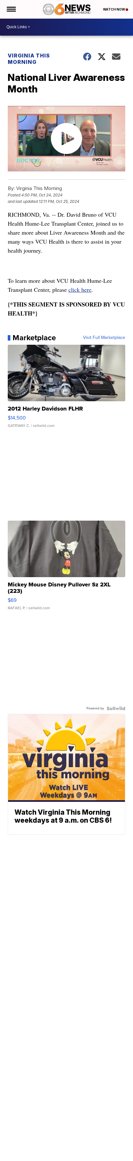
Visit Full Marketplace (104, 337)
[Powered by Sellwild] (116, 708)
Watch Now (114, 9)
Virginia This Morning (29, 58)
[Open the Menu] (11, 9)
